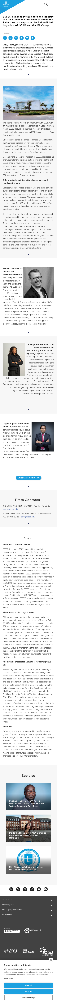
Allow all (28, 985)
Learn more (8, 978)
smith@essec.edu (10, 509)
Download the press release (28, 478)
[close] (51, 960)
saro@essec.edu (28, 517)
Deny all (28, 991)
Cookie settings (28, 998)
